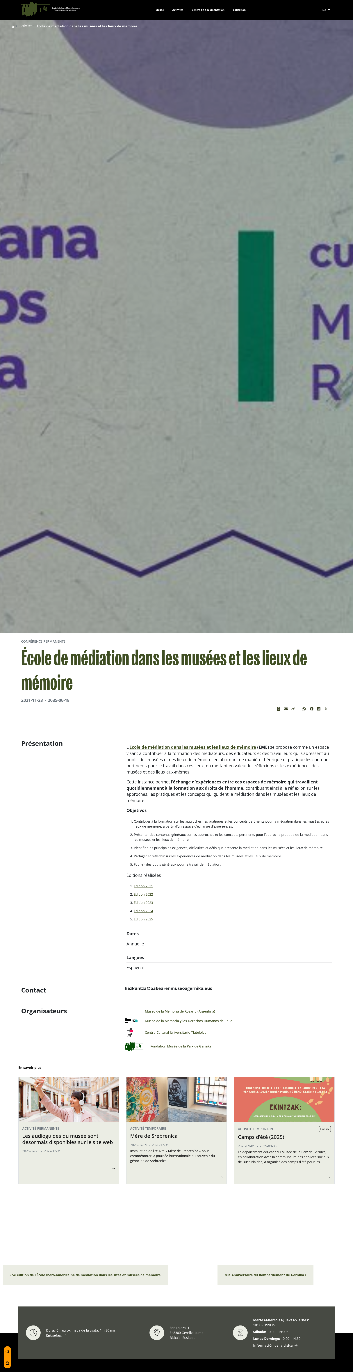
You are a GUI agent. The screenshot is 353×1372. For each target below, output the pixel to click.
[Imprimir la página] (278, 709)
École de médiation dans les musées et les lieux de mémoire (192, 747)
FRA (324, 10)
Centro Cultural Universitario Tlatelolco (175, 1032)
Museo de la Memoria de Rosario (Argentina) (180, 1011)
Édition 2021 (143, 886)
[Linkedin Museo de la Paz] (319, 709)
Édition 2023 (143, 902)
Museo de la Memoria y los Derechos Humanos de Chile (188, 1021)
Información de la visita (273, 1345)
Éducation (239, 10)
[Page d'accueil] (13, 26)
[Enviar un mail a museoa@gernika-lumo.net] (286, 709)
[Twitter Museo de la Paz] (326, 709)
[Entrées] (7, 1351)
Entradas (54, 1335)
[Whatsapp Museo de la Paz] (304, 709)
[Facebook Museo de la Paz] (311, 709)
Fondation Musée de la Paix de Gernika (180, 1046)
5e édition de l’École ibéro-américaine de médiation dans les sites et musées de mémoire (86, 1275)
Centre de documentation (208, 10)
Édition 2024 (143, 911)
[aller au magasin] (7, 1362)
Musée (160, 10)
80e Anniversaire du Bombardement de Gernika (265, 1275)
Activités (177, 10)
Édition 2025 (143, 919)
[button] (293, 709)
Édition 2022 (143, 894)
